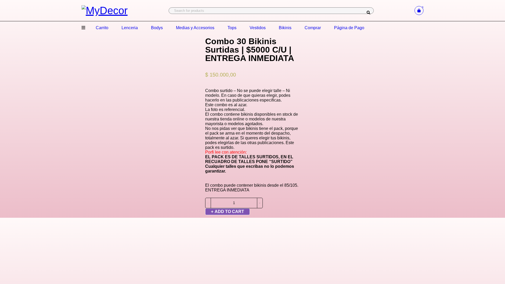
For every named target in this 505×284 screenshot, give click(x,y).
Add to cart (229, 211)
